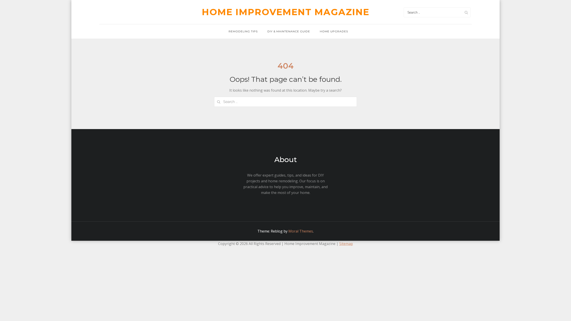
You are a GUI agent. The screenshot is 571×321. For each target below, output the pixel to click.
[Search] (466, 12)
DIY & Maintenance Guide (288, 31)
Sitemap (346, 243)
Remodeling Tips (243, 31)
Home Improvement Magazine (285, 11)
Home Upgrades (334, 31)
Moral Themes (300, 231)
